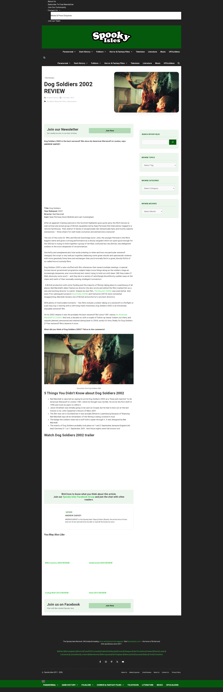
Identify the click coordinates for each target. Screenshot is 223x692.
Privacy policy (176, 672)
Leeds (162, 651)
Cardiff (87, 651)
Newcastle (129, 654)
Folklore (99, 52)
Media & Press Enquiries (61, 15)
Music (163, 52)
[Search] (172, 142)
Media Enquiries (134, 672)
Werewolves (72, 101)
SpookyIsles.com (134, 641)
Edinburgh (112, 651)
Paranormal (68, 52)
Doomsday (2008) (80, 294)
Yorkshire (159, 654)
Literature (152, 52)
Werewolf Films (60, 101)
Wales (145, 654)
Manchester (94, 654)
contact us (165, 672)
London (84, 654)
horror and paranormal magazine (111, 641)
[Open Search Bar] (44, 58)
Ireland (150, 651)
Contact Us (53, 10)
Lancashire (75, 654)
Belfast (60, 651)
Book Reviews (147, 672)
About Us (52, 1)
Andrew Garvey (52, 98)
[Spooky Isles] (50, 52)
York (151, 654)
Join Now (110, 130)
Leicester (64, 654)
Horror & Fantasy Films (120, 52)
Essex (120, 651)
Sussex (138, 654)
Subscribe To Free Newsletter (61, 4)
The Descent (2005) (103, 291)
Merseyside (106, 654)
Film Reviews (49, 78)
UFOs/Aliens (174, 52)
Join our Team (54, 21)
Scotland (50, 101)
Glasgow (128, 651)
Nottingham (117, 654)
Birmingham (70, 651)
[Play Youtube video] (89, 465)
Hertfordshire (139, 651)
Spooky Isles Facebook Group (79, 496)
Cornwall (95, 651)
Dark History (84, 52)
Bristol (80, 651)
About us (124, 672)
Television (140, 52)
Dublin (103, 651)
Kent (156, 651)
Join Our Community (57, 7)
